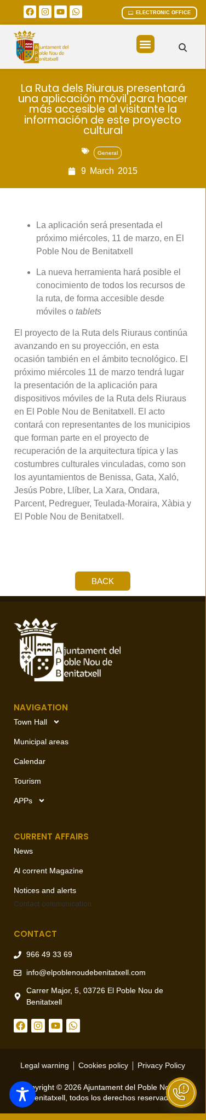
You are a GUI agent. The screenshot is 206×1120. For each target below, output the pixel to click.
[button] (145, 44)
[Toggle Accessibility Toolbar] (22, 1094)
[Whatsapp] (76, 11)
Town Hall (30, 722)
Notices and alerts (45, 890)
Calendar (29, 761)
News (23, 851)
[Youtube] (60, 11)
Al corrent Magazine (48, 870)
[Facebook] (30, 11)
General (108, 153)
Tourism (27, 781)
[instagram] (45, 11)
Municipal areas (41, 741)
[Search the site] (182, 47)
